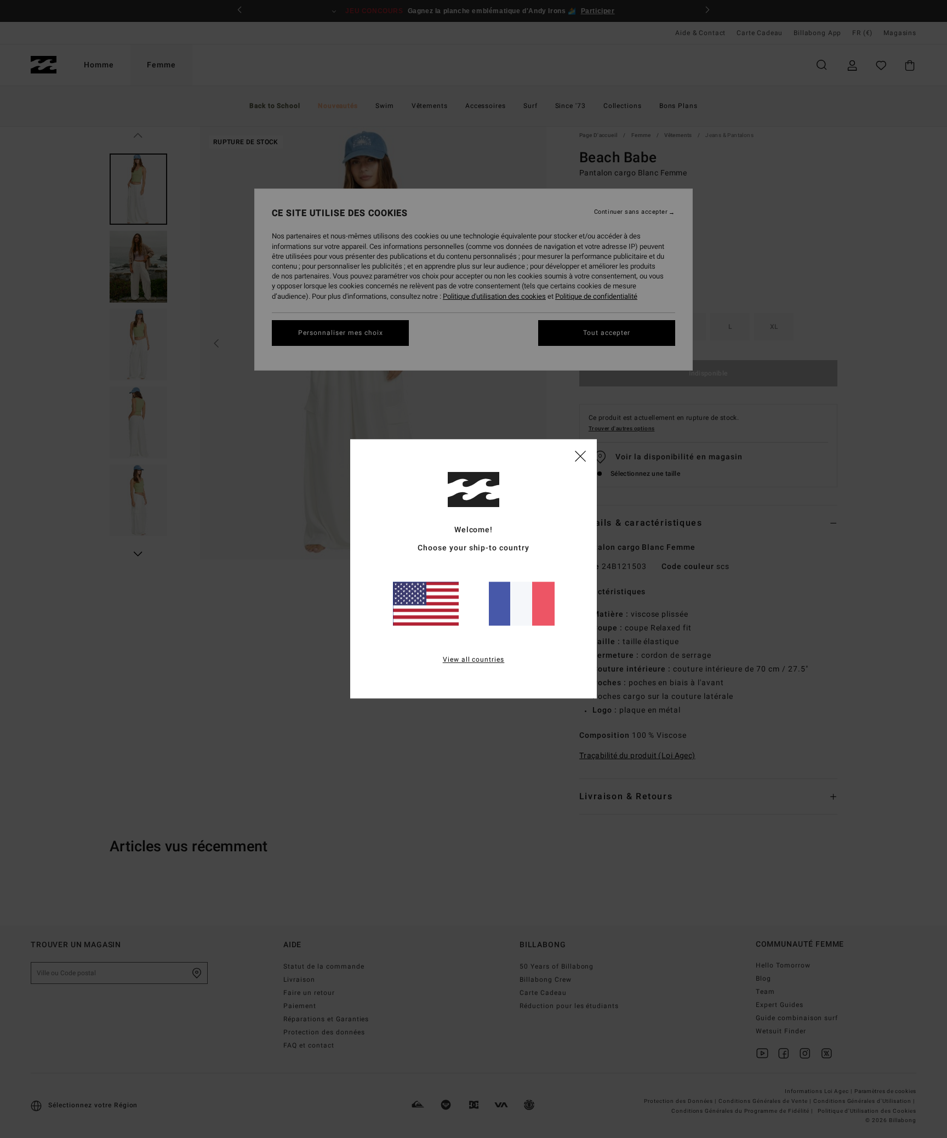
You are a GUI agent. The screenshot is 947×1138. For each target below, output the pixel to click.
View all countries (474, 660)
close (580, 455)
